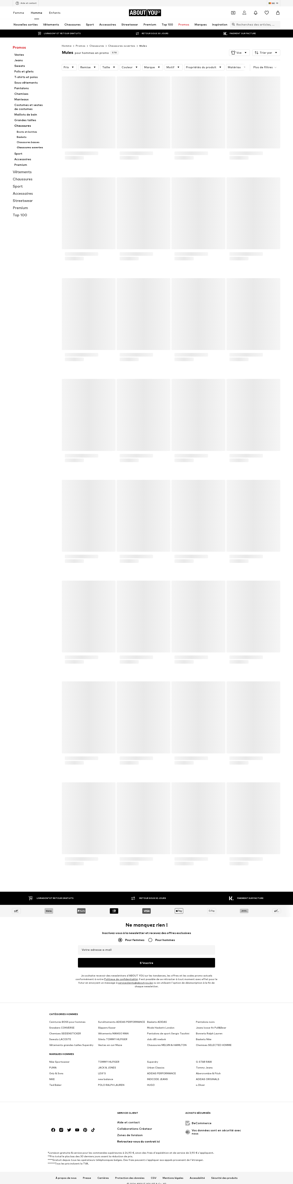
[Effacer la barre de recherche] (277, 24)
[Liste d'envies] (266, 12)
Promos (80, 45)
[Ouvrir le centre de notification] (255, 12)
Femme (18, 12)
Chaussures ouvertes (121, 45)
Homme (36, 12)
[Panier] (277, 12)
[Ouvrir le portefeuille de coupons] (233, 12)
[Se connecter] (244, 12)
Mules (143, 45)
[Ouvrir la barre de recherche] (232, 24)
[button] (239, 52)
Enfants (54, 12)
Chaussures (96, 45)
